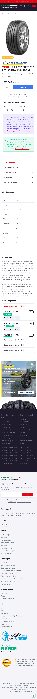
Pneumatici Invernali (7, 548)
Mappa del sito (5, 624)
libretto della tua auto (22, 149)
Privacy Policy (5, 584)
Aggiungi (23, 87)
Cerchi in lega (5, 534)
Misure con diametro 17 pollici (13, 306)
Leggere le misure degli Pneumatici (12, 616)
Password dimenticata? (8, 598)
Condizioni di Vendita (7, 573)
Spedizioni (4, 562)
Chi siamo (4, 608)
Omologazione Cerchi (8, 621)
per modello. (18, 144)
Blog (2, 610)
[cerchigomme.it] (9, 6)
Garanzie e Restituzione (8, 568)
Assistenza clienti (6, 626)
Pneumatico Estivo (8, 57)
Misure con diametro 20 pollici (13, 350)
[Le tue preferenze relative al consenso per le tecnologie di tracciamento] (33, 695)
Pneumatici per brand (26, 442)
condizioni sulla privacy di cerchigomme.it (19, 502)
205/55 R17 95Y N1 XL (10, 324)
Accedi (3, 596)
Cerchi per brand (26, 414)
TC (31, 691)
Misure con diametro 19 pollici (13, 345)
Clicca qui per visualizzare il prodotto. (19, 131)
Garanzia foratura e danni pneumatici (13, 579)
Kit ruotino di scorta (7, 543)
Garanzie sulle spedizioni (9, 576)
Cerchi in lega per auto (7, 416)
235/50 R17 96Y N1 (10, 312)
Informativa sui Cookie (8, 581)
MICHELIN (7, 67)
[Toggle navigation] (21, 6)
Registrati (4, 593)
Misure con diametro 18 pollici (13, 340)
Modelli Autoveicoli (7, 553)
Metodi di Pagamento (8, 565)
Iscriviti (27, 495)
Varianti (22, 106)
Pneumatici (11, 14)
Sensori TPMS (5, 618)
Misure (6, 106)
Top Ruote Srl (18, 691)
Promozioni (4, 613)
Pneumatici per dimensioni (7, 442)
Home (3, 14)
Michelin (19, 14)
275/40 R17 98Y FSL (11, 336)
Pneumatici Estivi (6, 545)
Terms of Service (16, 689)
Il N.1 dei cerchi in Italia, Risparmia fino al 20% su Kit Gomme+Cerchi (18, 1)
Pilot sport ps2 (29, 14)
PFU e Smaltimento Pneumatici (11, 571)
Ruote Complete (6, 540)
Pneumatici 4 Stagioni (8, 551)
